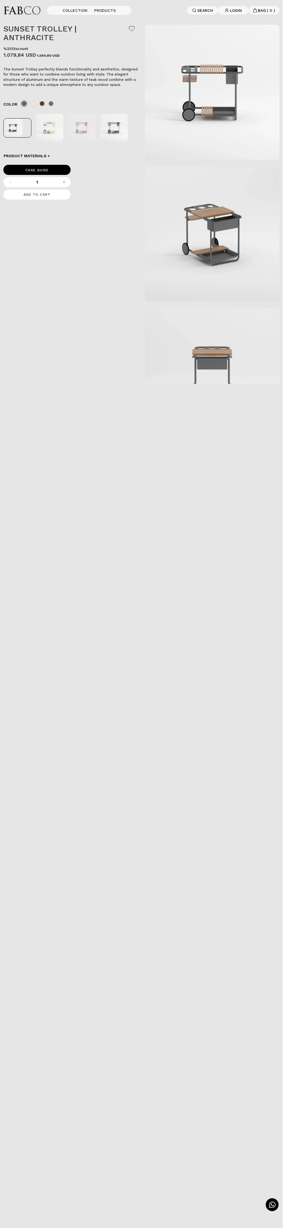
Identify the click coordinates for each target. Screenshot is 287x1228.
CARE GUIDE (37, 170)
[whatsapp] (272, 1204)
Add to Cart (37, 195)
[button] (70, 155)
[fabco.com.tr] (22, 10)
